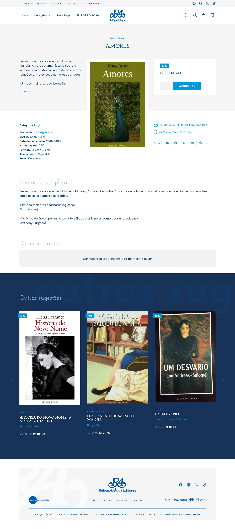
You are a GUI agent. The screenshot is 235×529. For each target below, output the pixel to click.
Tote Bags (107, 500)
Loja (95, 500)
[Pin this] (201, 143)
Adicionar (187, 85)
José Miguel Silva (43, 132)
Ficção (38, 125)
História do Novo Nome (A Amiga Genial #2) (45, 419)
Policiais (101, 411)
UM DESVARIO (167, 414)
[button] (185, 15)
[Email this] (167, 143)
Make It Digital (192, 514)
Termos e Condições (145, 514)
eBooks (23, 412)
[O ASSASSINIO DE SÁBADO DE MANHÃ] (117, 313)
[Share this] (176, 143)
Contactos (137, 500)
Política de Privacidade (113, 514)
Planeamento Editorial (63, 3)
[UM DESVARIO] (185, 313)
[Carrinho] (203, 15)
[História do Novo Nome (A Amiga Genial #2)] (49, 313)
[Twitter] (207, 3)
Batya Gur (94, 425)
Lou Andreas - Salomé (170, 419)
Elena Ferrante (29, 426)
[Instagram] (200, 3)
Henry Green (117, 38)
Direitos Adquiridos (90, 3)
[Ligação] (117, 15)
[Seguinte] (223, 380)
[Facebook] (194, 3)
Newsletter (121, 500)
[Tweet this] (184, 143)
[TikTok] (214, 3)
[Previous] (11, 380)
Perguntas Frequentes (34, 3)
